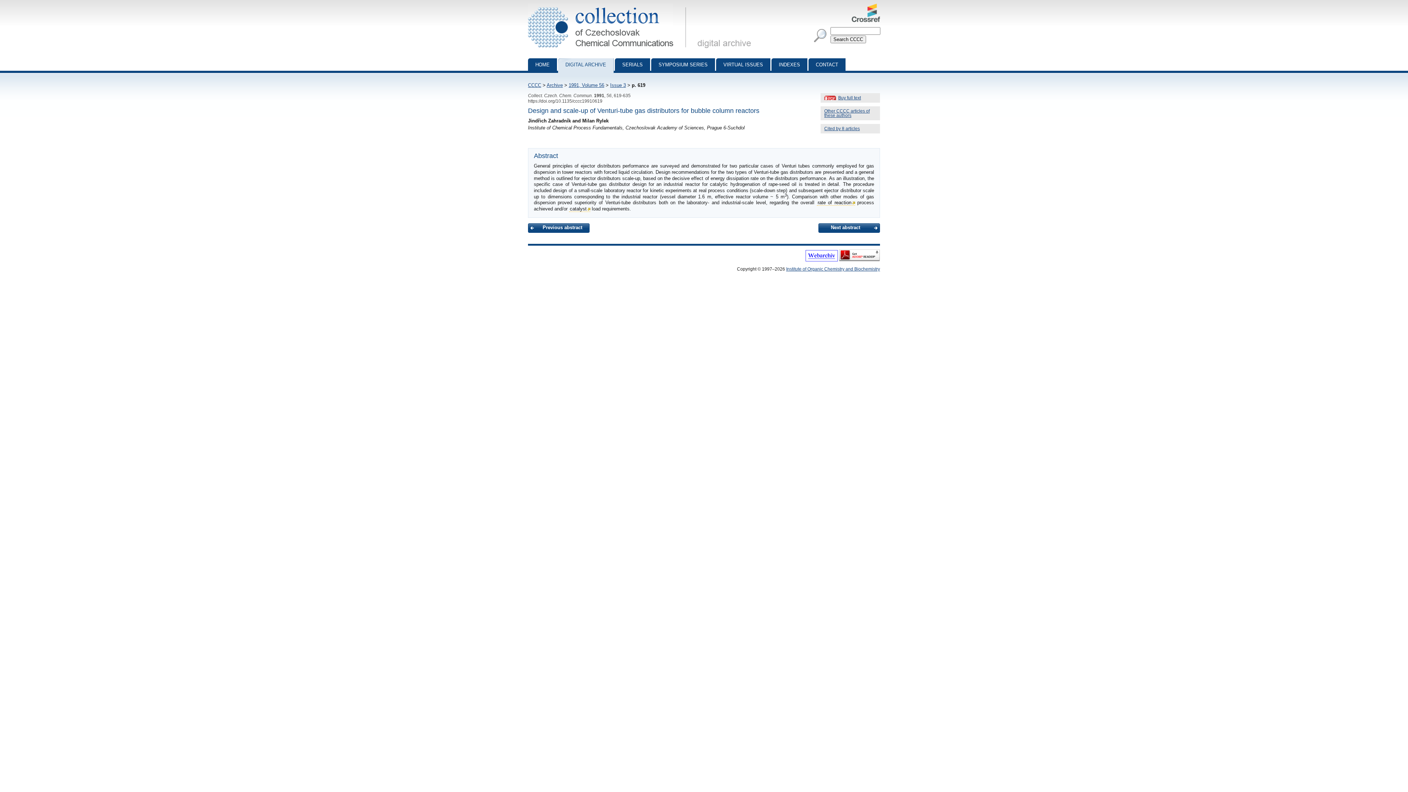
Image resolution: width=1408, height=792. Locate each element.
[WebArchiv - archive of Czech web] (822, 260)
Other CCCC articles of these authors (847, 113)
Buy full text (849, 98)
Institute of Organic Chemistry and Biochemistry (833, 269)
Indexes (789, 64)
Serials (632, 64)
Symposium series (683, 64)
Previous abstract (562, 227)
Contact (827, 64)
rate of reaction (834, 202)
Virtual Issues (743, 64)
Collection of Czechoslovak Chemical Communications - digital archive (609, 7)
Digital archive (585, 64)
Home (542, 64)
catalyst (578, 209)
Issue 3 (618, 85)
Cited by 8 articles (842, 128)
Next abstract (845, 227)
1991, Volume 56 (586, 85)
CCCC (534, 85)
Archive (555, 85)
